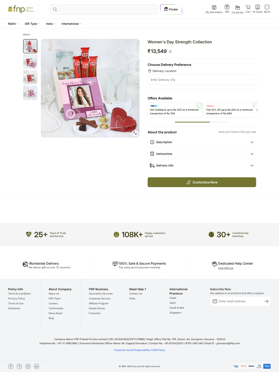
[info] (170, 51)
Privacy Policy (16, 298)
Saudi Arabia (177, 307)
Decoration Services (101, 293)
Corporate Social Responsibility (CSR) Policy (139, 350)
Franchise (94, 313)
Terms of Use (15, 303)
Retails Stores (97, 308)
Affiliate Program (98, 303)
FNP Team (55, 298)
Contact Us (135, 293)
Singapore (175, 312)
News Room (55, 313)
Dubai (173, 297)
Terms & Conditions (19, 293)
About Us (54, 293)
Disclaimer (14, 308)
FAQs (132, 298)
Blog (51, 318)
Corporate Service (99, 298)
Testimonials (56, 308)
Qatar (173, 302)
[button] (13, 23)
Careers (53, 303)
